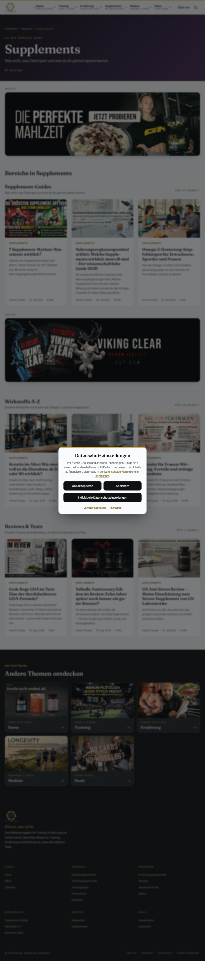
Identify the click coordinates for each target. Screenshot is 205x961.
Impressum (102, 475)
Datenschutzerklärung (117, 471)
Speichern (122, 486)
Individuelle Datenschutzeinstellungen (102, 497)
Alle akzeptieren (82, 486)
